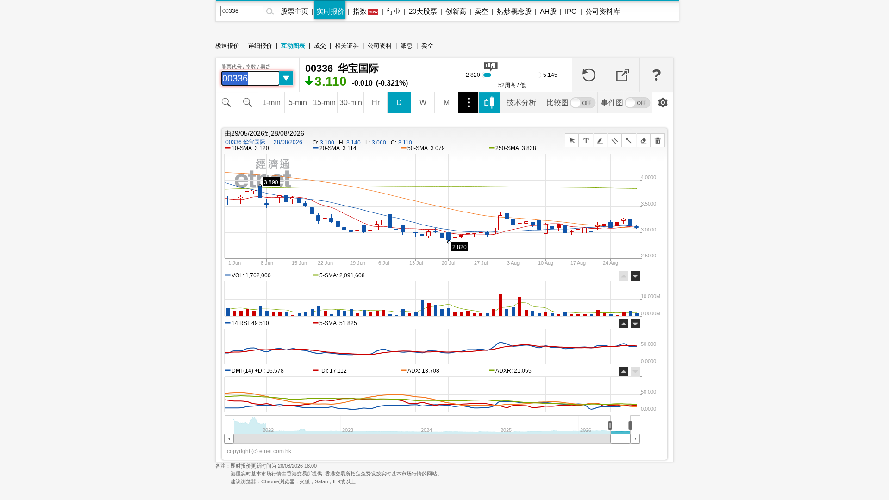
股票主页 (294, 11)
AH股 (548, 11)
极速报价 (227, 45)
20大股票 (423, 11)
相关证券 (347, 45)
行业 (394, 11)
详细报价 (260, 45)
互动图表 (293, 45)
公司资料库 (602, 11)
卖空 (481, 11)
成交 (320, 45)
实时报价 (330, 11)
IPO (571, 11)
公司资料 (380, 45)
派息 (407, 45)
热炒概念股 (514, 11)
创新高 (455, 11)
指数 (360, 11)
